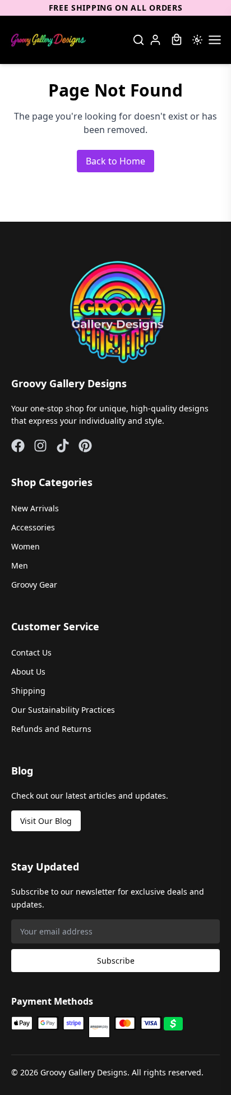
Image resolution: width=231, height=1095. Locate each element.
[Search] (138, 40)
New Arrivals (35, 508)
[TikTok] (63, 445)
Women (25, 546)
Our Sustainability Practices (63, 709)
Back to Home (115, 161)
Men (19, 565)
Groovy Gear (34, 584)
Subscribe (116, 960)
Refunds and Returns (51, 728)
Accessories (33, 527)
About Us (28, 671)
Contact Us (31, 652)
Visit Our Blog (46, 820)
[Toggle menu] (214, 40)
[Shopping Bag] (176, 40)
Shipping (28, 690)
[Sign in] (155, 40)
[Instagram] (40, 445)
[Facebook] (18, 445)
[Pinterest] (85, 445)
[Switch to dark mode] (197, 40)
